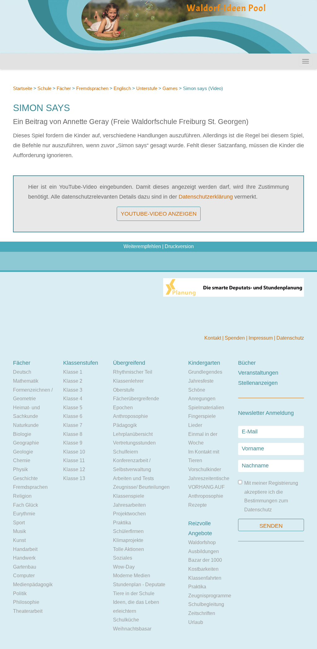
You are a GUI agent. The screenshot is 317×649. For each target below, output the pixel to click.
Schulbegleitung (206, 604)
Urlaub (195, 622)
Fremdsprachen (92, 88)
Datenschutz (290, 338)
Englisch (122, 88)
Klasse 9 (72, 442)
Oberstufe (123, 390)
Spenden (235, 338)
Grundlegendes (205, 372)
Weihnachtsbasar (132, 628)
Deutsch (22, 372)
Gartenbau (24, 566)
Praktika (122, 522)
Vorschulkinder (204, 469)
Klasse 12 (74, 469)
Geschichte (25, 478)
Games (170, 88)
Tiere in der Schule (133, 593)
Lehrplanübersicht (133, 434)
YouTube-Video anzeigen (159, 214)
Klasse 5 (72, 407)
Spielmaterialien (206, 407)
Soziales (122, 558)
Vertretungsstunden (134, 442)
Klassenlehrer (128, 381)
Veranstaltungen (258, 373)
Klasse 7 (72, 425)
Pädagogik (125, 425)
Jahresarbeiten (129, 505)
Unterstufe (146, 88)
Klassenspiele (128, 496)
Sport (19, 522)
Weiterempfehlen (142, 246)
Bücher (247, 363)
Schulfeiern (125, 451)
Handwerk (24, 558)
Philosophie (26, 602)
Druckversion (179, 246)
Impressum (261, 338)
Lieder (195, 425)
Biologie (22, 434)
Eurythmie (24, 513)
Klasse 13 (74, 478)
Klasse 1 (72, 372)
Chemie (21, 460)
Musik (19, 531)
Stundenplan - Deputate (139, 584)
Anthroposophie (130, 416)
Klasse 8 (72, 434)
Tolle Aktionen (128, 549)
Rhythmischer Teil (132, 372)
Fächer (64, 88)
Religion (22, 496)
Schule (44, 88)
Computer (24, 575)
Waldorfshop (202, 542)
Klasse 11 (74, 460)
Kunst (19, 540)
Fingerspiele (202, 416)
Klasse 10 (74, 451)
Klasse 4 (72, 398)
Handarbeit (25, 549)
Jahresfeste (201, 381)
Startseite (22, 88)
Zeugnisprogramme (209, 595)
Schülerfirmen (128, 531)
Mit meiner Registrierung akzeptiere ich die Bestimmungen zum (271, 496)
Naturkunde (26, 425)
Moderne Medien (131, 575)
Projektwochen (129, 513)
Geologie (23, 451)
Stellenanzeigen (258, 383)
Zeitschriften (201, 613)
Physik (20, 469)
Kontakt (213, 338)
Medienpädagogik (33, 584)
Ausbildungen (203, 551)
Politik (20, 593)
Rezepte (197, 505)
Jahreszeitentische (208, 478)
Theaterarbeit (27, 611)
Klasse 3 (72, 390)
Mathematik (25, 381)
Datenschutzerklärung (206, 197)
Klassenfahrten (204, 578)
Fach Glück (25, 505)
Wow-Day (124, 566)
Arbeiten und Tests (133, 478)
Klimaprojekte (128, 540)
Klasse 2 (72, 381)
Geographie (26, 442)
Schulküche (126, 619)
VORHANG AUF (206, 487)
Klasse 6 (72, 416)
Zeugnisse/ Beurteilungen (141, 487)
